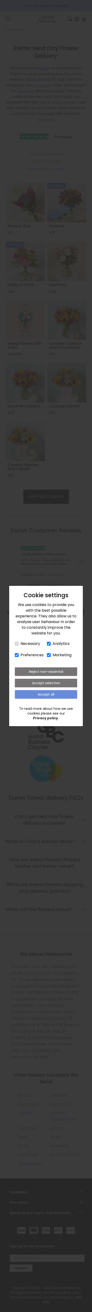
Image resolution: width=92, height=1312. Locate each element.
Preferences (32, 655)
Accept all (46, 694)
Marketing (62, 655)
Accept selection (46, 683)
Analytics (61, 643)
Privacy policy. (46, 718)
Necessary (30, 643)
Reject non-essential (46, 671)
